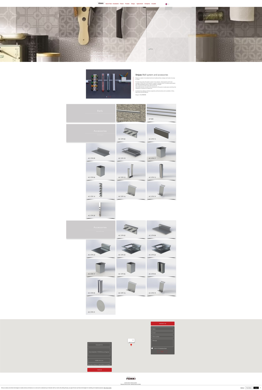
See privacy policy (107, 388)
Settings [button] (242, 388)
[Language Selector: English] (167, 4)
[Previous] (88, 84)
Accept (256, 388)
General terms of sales (136, 384)
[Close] (260, 388)
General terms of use (125, 384)
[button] (131, 113)
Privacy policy (134, 382)
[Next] (128, 84)
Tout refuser (248, 388)
